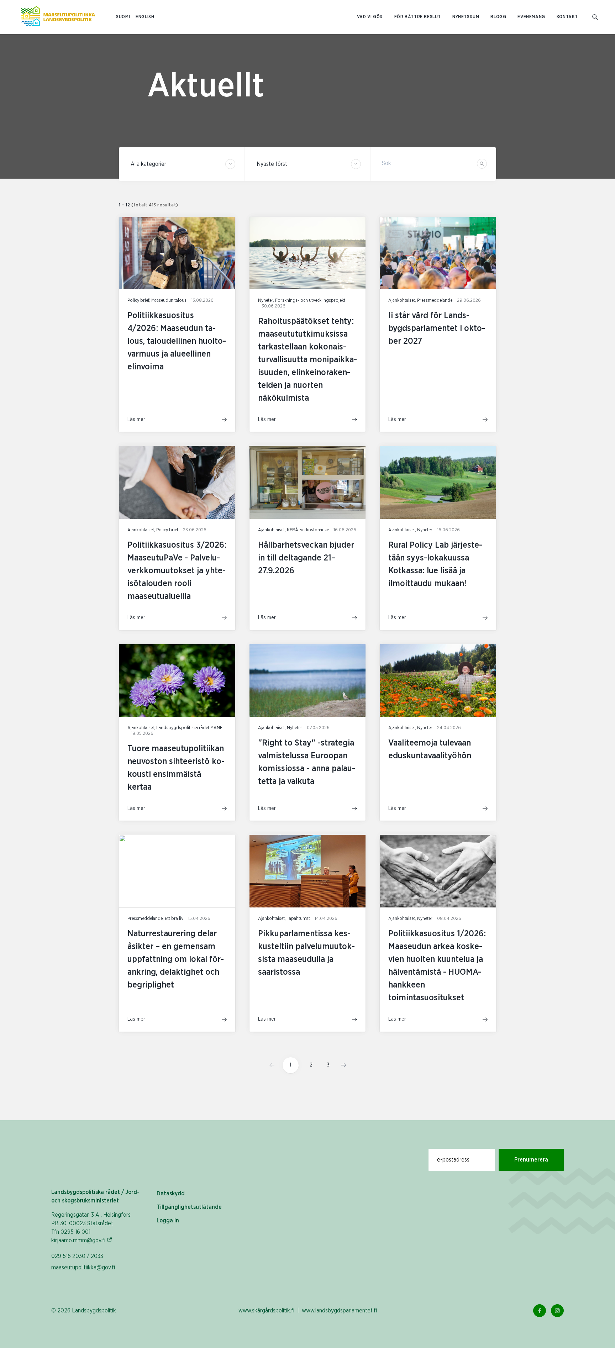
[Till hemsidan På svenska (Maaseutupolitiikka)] (58, 17)
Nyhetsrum (465, 17)
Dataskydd (171, 1193)
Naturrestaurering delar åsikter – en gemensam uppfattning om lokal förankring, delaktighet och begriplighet (175, 959)
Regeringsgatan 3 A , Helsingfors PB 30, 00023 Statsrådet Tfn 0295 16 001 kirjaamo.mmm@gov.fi (91, 1227)
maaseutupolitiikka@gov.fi (83, 1267)
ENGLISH (145, 17)
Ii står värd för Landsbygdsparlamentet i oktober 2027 (436, 328)
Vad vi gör (370, 17)
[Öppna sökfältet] (595, 17)
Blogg (498, 17)
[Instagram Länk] (557, 1310)
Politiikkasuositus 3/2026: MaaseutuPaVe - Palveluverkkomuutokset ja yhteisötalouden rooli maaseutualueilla (176, 571)
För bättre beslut (417, 17)
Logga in (168, 1220)
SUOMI (123, 17)
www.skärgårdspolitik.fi (266, 1310)
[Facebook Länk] (539, 1310)
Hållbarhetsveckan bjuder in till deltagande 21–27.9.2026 (306, 558)
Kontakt (567, 17)
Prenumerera (531, 1160)
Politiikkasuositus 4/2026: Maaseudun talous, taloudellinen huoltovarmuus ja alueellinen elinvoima (176, 341)
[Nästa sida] (341, 1065)
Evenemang (531, 17)
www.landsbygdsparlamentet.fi (339, 1310)
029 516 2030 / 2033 (77, 1256)
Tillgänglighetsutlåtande (189, 1207)
